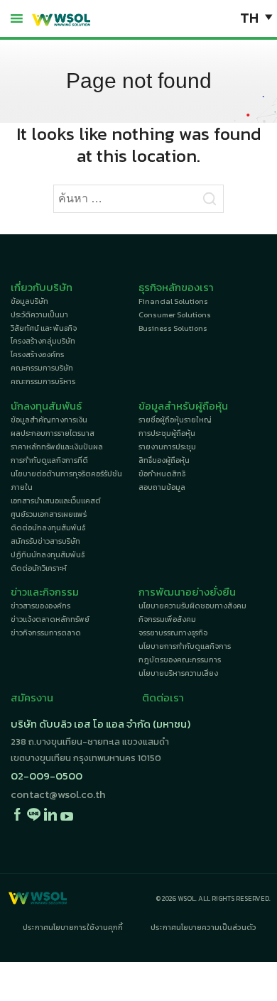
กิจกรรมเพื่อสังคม (167, 619)
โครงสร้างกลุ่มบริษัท (43, 340)
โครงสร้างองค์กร (37, 354)
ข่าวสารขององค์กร (40, 605)
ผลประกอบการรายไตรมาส (52, 433)
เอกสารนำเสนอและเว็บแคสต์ (56, 500)
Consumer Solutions (174, 314)
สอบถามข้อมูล (161, 487)
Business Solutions (172, 328)
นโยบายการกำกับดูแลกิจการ (184, 646)
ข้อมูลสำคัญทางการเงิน (49, 419)
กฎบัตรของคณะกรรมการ (179, 659)
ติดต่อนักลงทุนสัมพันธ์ (48, 527)
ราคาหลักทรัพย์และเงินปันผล (57, 446)
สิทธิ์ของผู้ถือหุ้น (164, 460)
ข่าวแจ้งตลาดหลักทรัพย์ (50, 619)
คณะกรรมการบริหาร (43, 381)
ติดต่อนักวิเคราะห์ (39, 568)
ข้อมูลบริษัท (29, 301)
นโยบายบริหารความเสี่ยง (178, 673)
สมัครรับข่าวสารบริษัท (45, 541)
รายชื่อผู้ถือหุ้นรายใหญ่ (175, 419)
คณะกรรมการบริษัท (42, 367)
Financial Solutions (173, 301)
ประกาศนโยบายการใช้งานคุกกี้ (73, 927)
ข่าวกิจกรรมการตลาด (46, 632)
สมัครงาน (32, 698)
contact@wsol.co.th (58, 794)
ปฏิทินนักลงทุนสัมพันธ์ (48, 554)
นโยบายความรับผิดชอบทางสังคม (192, 605)
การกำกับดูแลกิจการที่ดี (49, 460)
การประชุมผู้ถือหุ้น (166, 433)
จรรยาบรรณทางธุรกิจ (172, 632)
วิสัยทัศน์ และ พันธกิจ (44, 328)
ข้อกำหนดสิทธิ (161, 473)
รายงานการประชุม (167, 446)
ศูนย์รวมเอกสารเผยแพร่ (49, 514)
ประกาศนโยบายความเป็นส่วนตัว (203, 927)
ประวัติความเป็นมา (39, 314)
